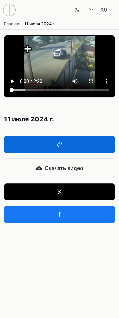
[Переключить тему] (77, 10)
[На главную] (9, 10)
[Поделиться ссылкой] (59, 144)
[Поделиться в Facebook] (59, 214)
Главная (12, 23)
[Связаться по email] (92, 10)
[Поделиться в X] (59, 191)
